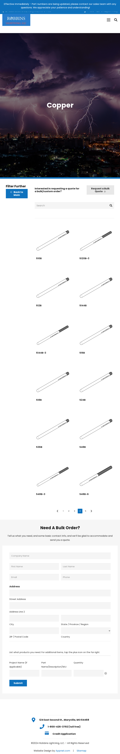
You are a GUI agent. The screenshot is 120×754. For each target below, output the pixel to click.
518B (39, 400)
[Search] (115, 20)
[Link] (16, 20)
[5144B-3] (53, 333)
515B (82, 352)
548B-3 (40, 494)
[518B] (53, 380)
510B (39, 258)
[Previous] (57, 511)
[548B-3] (53, 474)
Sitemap (81, 750)
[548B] (96, 427)
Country (65, 636)
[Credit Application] (48, 733)
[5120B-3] (96, 238)
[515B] (96, 333)
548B (82, 447)
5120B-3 (84, 258)
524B (82, 400)
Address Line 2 (17, 611)
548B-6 (84, 494)
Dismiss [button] (95, 7)
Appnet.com (63, 750)
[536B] (53, 427)
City (11, 624)
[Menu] (108, 20)
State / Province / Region (74, 624)
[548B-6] (96, 474)
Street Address (17, 599)
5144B (83, 305)
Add (105, 673)
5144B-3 (41, 352)
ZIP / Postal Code (18, 636)
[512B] (53, 286)
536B (39, 447)
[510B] (53, 238)
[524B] (96, 380)
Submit (18, 683)
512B (39, 305)
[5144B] (96, 286)
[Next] (91, 511)
